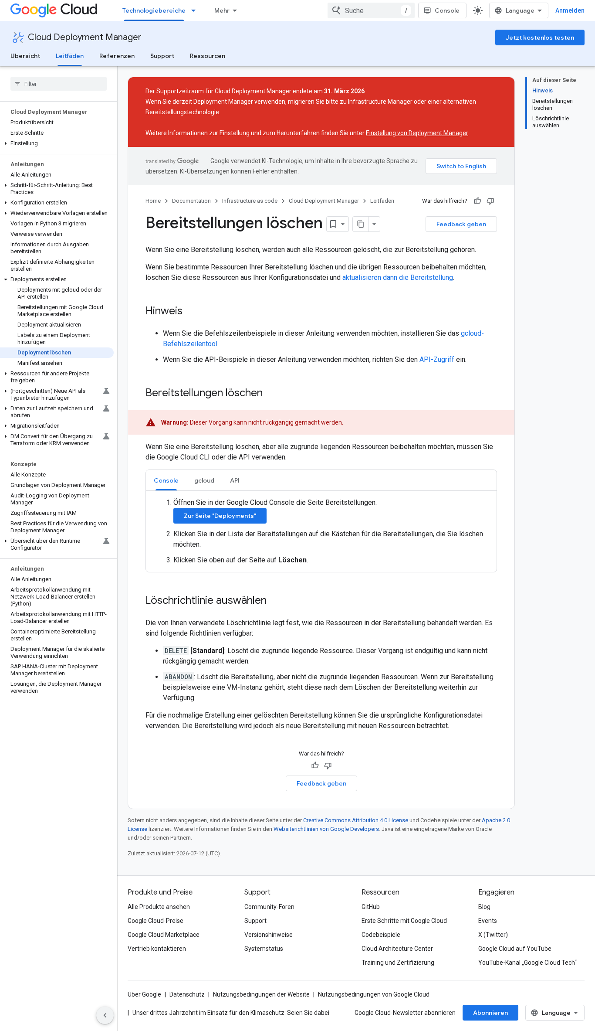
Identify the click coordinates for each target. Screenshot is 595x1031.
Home (153, 200)
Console (447, 10)
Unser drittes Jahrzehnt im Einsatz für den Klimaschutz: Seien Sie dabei (230, 1012)
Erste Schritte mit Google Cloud (404, 920)
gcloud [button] (204, 480)
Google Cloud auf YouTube (514, 948)
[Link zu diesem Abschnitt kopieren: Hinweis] (191, 311)
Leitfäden (70, 56)
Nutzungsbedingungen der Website (261, 994)
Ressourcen (207, 56)
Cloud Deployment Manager (85, 37)
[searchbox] (58, 84)
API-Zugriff (436, 359)
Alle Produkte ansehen (159, 906)
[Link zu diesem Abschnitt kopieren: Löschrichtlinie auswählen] (275, 601)
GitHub (371, 906)
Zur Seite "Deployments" (220, 516)
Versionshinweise (268, 934)
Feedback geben (461, 224)
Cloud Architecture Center (397, 948)
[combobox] (371, 10)
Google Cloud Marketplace (163, 934)
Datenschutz (187, 994)
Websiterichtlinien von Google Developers (326, 829)
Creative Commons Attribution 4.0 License (355, 820)
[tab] (166, 480)
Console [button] (166, 480)
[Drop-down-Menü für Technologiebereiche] (196, 10)
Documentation (191, 200)
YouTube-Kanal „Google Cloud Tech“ (527, 962)
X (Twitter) (493, 934)
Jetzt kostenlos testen (540, 37)
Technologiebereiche (154, 10)
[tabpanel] (321, 531)
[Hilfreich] (477, 201)
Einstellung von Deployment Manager (417, 132)
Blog (484, 906)
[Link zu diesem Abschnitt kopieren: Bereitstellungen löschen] (271, 393)
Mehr (222, 10)
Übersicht (25, 56)
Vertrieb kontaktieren (157, 948)
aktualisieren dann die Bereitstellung (397, 277)
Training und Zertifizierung (398, 962)
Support (162, 56)
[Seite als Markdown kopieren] (360, 224)
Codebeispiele (381, 934)
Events (487, 920)
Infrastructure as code (249, 200)
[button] (57, 143)
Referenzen (117, 56)
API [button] (235, 480)
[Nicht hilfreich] (490, 201)
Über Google (144, 994)
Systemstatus (263, 948)
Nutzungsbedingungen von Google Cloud (373, 994)
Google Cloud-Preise (155, 920)
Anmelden (570, 10)
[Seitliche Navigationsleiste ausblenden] (105, 1015)
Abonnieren (490, 1013)
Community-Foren (269, 906)
